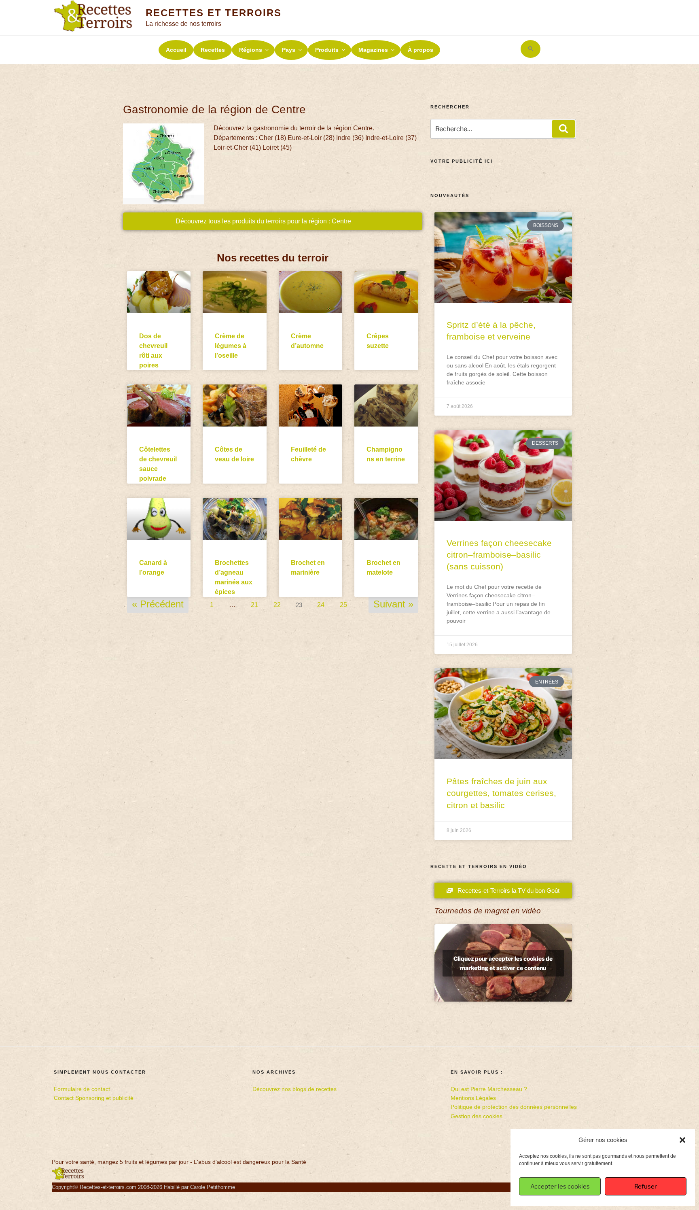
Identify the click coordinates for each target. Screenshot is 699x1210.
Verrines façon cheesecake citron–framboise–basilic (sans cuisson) (499, 554)
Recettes (213, 50)
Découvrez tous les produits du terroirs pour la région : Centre (263, 221)
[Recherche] (563, 128)
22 (277, 602)
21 (254, 602)
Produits (327, 50)
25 (343, 602)
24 (320, 602)
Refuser (645, 1186)
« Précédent (158, 604)
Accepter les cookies (560, 1186)
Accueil (176, 50)
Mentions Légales (473, 1098)
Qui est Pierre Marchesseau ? (489, 1089)
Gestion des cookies (476, 1116)
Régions (250, 50)
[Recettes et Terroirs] (68, 1178)
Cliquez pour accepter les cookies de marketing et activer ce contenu (503, 963)
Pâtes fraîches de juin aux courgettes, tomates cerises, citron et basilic (501, 793)
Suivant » (393, 604)
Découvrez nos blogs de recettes (294, 1089)
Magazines (373, 50)
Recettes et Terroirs (213, 12)
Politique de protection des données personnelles (514, 1107)
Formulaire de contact (82, 1089)
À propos (420, 50)
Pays (288, 50)
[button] (682, 1140)
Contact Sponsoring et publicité (93, 1098)
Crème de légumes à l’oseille (230, 346)
